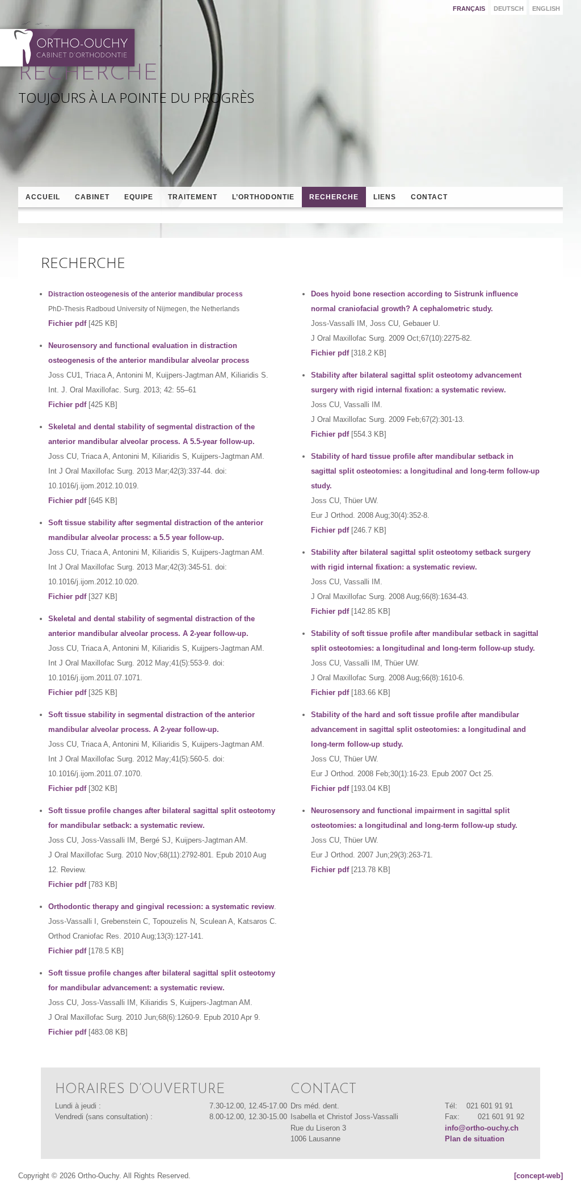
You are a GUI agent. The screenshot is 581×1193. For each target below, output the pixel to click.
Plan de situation (474, 1139)
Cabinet (92, 197)
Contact (429, 197)
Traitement (192, 197)
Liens (384, 197)
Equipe (138, 197)
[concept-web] (538, 1175)
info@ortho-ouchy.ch (482, 1128)
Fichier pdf (67, 323)
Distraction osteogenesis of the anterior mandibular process (146, 294)
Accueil (43, 197)
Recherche (334, 197)
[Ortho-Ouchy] (69, 44)
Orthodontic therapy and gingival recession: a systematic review (161, 906)
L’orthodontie (263, 197)
